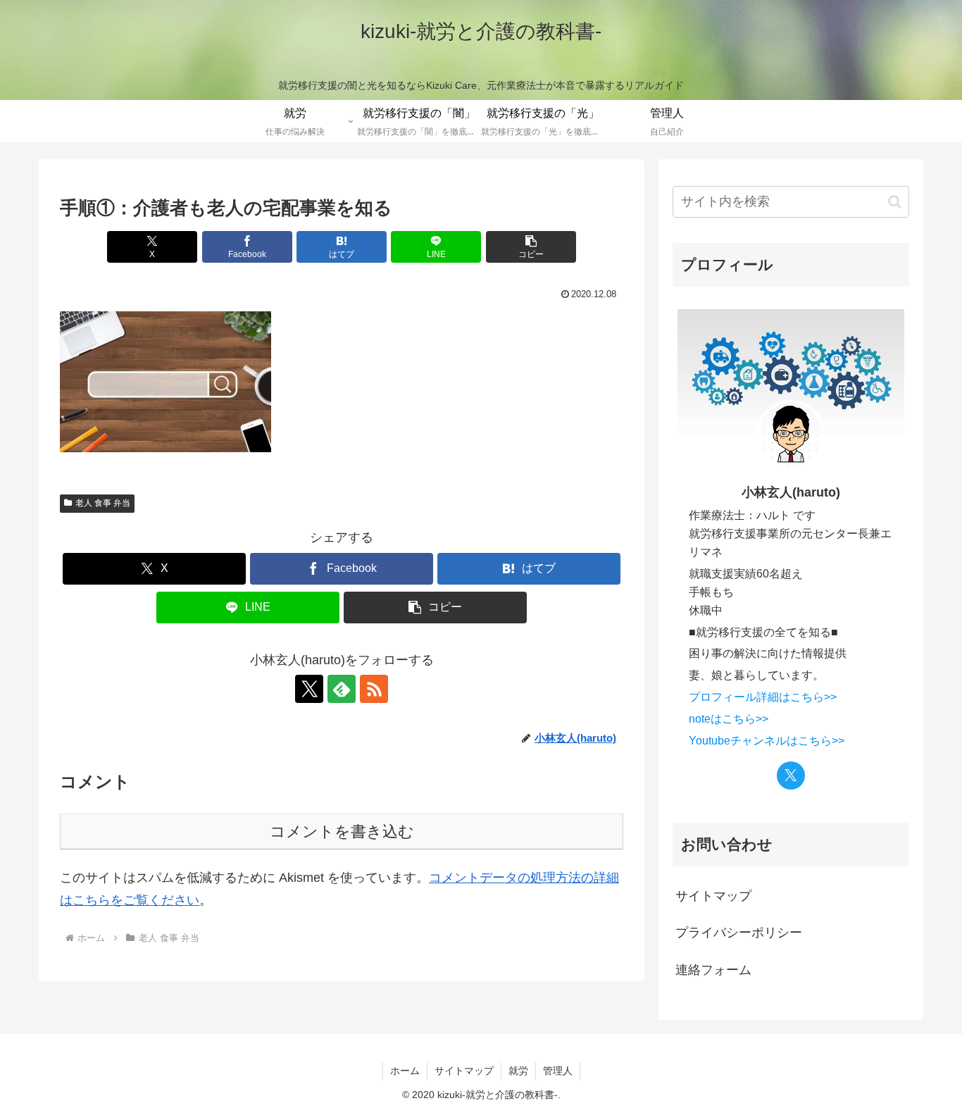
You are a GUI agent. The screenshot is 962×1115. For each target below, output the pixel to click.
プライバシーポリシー (738, 933)
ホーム (405, 1070)
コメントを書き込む (342, 831)
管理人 (558, 1070)
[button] (531, 247)
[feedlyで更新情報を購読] (341, 689)
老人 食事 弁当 (102, 503)
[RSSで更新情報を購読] (374, 689)
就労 (518, 1070)
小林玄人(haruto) (791, 492)
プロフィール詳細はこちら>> (763, 696)
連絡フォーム (713, 970)
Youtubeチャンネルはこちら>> (766, 740)
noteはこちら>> (728, 718)
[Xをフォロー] (309, 689)
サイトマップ (713, 896)
